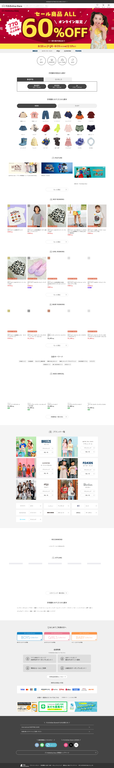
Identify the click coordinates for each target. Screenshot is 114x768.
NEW (41, 62)
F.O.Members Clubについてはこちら (57, 644)
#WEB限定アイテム (83, 353)
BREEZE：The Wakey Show (80, 175)
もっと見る (57, 181)
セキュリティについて (57, 757)
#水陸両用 (30, 353)
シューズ (48, 599)
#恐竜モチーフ (46, 356)
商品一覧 (46, 444)
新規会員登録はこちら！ (57, 668)
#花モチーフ (67, 356)
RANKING (52, 62)
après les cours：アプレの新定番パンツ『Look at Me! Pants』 (23, 175)
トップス (19, 599)
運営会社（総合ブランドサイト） (70, 757)
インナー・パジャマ (66, 599)
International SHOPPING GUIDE (30, 719)
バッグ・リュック (56, 599)
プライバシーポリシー (35, 757)
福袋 (31, 603)
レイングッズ (81, 599)
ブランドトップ (46, 440)
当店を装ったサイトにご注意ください (31, 723)
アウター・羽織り (33, 599)
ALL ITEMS (62, 62)
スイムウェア (20, 603)
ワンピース (41, 599)
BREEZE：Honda (45, 175)
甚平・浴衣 (88, 599)
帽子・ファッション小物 (39, 603)
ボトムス (25, 599)
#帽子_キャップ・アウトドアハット (68, 353)
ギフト (26, 603)
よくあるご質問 (73, 689)
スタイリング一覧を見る (57, 585)
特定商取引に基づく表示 (46, 757)
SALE (72, 62)
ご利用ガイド (64, 689)
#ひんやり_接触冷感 (40, 353)
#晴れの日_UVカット (52, 353)
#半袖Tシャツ (22, 353)
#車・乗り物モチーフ (57, 356)
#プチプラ (92, 353)
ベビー (74, 599)
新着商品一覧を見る (57, 409)
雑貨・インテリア (51, 603)
